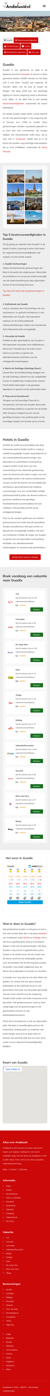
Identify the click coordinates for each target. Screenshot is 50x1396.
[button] (44, 5)
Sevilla (26, 937)
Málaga (37, 937)
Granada (25, 74)
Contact (13, 1169)
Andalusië (20, 139)
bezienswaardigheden (13, 103)
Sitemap (23, 1169)
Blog (5, 1169)
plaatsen (43, 933)
